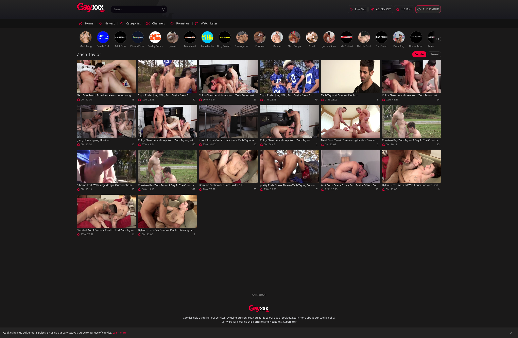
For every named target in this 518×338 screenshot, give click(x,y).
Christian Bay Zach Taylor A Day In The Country (410, 140)
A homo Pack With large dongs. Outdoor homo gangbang (105, 185)
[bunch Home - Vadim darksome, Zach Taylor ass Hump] (228, 126)
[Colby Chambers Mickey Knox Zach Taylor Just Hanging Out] (228, 81)
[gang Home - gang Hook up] (106, 126)
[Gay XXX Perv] (91, 8)
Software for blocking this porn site (243, 321)
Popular (419, 54)
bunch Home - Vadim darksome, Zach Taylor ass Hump (227, 140)
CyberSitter (290, 321)
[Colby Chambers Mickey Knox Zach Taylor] (289, 126)
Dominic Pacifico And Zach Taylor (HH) (221, 185)
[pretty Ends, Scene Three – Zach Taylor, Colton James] (289, 171)
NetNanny (276, 321)
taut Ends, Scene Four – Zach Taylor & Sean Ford (349, 185)
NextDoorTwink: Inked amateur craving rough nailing (105, 95)
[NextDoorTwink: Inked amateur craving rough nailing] (106, 81)
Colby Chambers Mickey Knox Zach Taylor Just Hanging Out (226, 95)
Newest (434, 54)
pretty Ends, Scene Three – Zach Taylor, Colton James (288, 185)
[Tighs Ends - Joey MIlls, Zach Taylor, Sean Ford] (167, 81)
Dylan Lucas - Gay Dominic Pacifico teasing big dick (165, 230)
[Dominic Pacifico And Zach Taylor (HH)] (228, 171)
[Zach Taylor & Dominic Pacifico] (350, 81)
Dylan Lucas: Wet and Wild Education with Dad (410, 185)
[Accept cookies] (511, 332)
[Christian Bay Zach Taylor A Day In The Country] (411, 126)
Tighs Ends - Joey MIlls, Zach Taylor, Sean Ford (165, 95)
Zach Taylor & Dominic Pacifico (339, 95)
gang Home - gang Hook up (93, 140)
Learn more (119, 332)
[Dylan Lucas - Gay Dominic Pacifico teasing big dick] (167, 216)
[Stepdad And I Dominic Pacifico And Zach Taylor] (106, 216)
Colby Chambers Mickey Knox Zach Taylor (285, 140)
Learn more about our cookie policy (313, 317)
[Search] (163, 9)
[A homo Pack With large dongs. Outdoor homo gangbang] (106, 171)
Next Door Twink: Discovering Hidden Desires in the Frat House (349, 140)
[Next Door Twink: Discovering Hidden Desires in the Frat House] (350, 126)
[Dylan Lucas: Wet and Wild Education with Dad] (411, 171)
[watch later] (82, 64)
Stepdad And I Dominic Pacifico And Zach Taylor (105, 230)
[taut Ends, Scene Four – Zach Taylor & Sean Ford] (350, 171)
